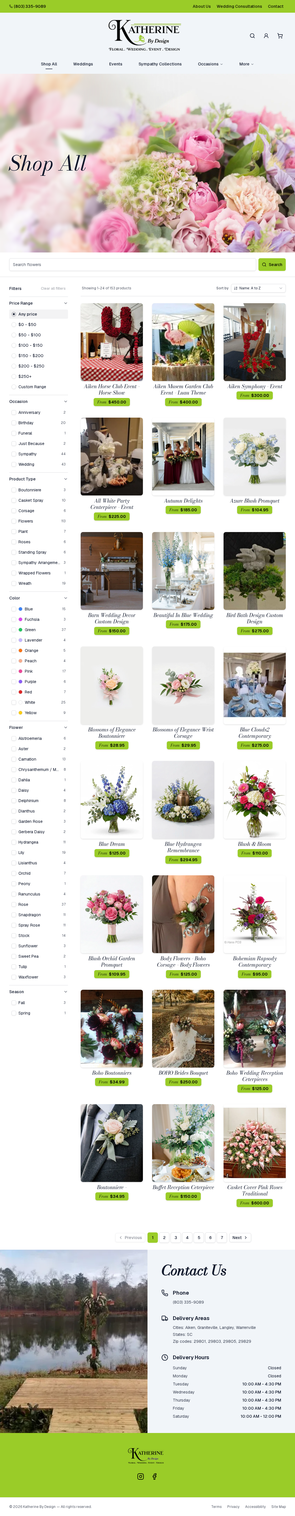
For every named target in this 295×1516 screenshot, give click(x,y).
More (244, 64)
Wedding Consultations (239, 6)
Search (275, 264)
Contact (275, 6)
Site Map (278, 1506)
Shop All (49, 64)
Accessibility (255, 1506)
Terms (216, 1506)
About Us (202, 6)
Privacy (233, 1506)
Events (115, 64)
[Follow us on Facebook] (154, 1476)
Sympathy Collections (160, 64)
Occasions (208, 64)
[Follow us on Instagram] (141, 1476)
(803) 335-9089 (30, 6)
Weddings (83, 64)
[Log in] (266, 36)
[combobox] (258, 288)
